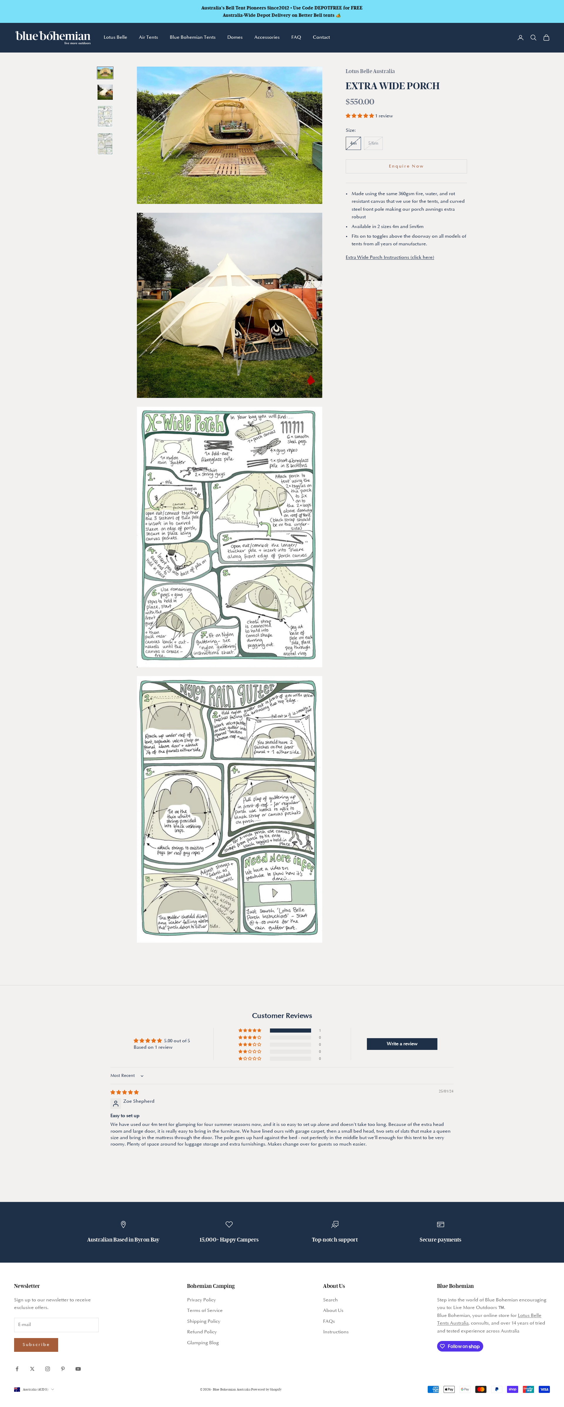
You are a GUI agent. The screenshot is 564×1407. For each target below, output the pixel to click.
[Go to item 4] (105, 144)
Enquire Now (406, 166)
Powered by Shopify (266, 1389)
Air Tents (148, 37)
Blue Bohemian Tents (193, 37)
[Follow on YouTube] (78, 1369)
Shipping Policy (203, 1321)
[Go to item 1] (105, 73)
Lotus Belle (115, 37)
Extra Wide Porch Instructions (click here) (390, 257)
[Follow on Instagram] (48, 1369)
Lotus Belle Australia (370, 71)
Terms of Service (205, 1310)
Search (330, 1300)
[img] (124, 1092)
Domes (235, 37)
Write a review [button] (402, 1044)
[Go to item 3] (105, 116)
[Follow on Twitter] (32, 1369)
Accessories (267, 37)
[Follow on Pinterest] (63, 1369)
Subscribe (36, 1345)
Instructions (336, 1332)
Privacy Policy (201, 1300)
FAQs (329, 1321)
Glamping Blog (203, 1343)
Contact (321, 37)
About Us (333, 1310)
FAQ (296, 37)
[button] (360, 116)
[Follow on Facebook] (17, 1369)
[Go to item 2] (105, 92)
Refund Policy (202, 1332)
